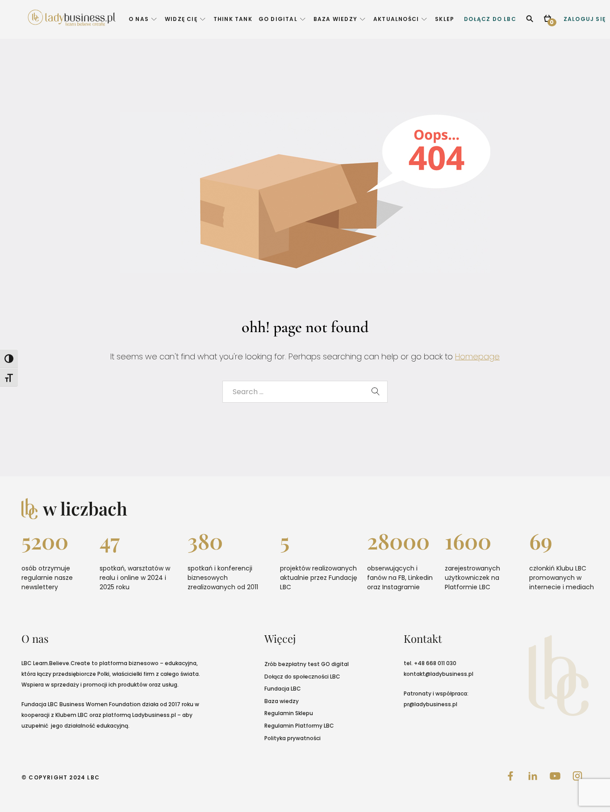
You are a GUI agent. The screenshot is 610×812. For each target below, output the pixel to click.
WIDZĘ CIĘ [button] (181, 19)
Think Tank (232, 19)
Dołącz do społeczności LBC (302, 676)
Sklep (444, 19)
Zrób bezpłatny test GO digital (306, 664)
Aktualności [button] (396, 19)
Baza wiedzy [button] (335, 19)
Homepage (477, 356)
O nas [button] (139, 19)
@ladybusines (444, 674)
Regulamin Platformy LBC (299, 725)
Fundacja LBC (282, 688)
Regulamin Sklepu (288, 713)
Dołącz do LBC (490, 19)
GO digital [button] (278, 19)
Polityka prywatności (292, 738)
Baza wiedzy (281, 701)
